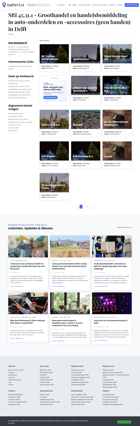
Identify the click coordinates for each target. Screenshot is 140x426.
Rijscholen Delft (45, 370)
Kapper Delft (44, 377)
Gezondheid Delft (46, 380)
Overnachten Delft (110, 382)
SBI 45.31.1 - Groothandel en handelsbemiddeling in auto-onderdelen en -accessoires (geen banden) (21, 50)
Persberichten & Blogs (100, 5)
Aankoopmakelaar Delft (17, 98)
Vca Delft (43, 397)
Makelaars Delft (14, 404)
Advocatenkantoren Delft (80, 402)
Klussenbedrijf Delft (15, 395)
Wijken (74, 5)
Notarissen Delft (14, 397)
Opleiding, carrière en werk (23, 317)
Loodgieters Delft (77, 380)
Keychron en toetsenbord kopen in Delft (111, 321)
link (21, 66)
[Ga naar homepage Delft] (12, 5)
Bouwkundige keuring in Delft (19, 92)
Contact (119, 5)
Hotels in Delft (13, 128)
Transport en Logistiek (105, 261)
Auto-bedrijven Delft (79, 395)
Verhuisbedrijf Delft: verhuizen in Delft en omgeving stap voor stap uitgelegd (110, 266)
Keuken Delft (44, 395)
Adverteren (132, 5)
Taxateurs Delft (14, 399)
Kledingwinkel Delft (47, 399)
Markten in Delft (14, 125)
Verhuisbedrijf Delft (78, 385)
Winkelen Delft (108, 370)
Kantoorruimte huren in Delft (19, 81)
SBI (70, 5)
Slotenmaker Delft (78, 404)
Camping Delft (108, 380)
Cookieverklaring (14, 380)
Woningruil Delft (108, 395)
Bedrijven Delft (84, 5)
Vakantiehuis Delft (109, 385)
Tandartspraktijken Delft (80, 377)
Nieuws (112, 5)
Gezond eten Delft (47, 385)
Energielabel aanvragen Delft (19, 95)
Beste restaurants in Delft (18, 119)
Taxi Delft (43, 375)
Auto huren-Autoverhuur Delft (82, 397)
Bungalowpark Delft (110, 387)
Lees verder (16, 286)
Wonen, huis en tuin (61, 261)
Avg (9, 382)
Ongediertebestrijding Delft (113, 404)
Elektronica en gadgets (105, 317)
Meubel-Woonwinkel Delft (112, 372)
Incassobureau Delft (110, 399)
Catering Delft (76, 372)
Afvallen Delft (45, 382)
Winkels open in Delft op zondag (20, 122)
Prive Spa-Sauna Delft (111, 397)
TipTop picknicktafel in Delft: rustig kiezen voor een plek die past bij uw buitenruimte (69, 266)
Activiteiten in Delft (15, 116)
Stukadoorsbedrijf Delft (79, 382)
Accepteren (124, 422)
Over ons (11, 377)
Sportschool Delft (46, 404)
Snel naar (60, 5)
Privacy (11, 385)
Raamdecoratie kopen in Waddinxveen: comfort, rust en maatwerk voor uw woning (67, 323)
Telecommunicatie (18, 261)
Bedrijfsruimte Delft (110, 402)
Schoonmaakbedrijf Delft (17, 402)
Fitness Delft (13, 130)
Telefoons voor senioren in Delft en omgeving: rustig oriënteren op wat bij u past (27, 266)
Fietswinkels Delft (46, 372)
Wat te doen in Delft (15, 114)
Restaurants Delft (77, 370)
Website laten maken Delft (50, 402)
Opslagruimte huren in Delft (18, 86)
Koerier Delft (13, 84)
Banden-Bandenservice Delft (82, 399)
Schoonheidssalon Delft (80, 375)
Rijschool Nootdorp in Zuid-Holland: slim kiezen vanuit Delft (27, 321)
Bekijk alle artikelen (124, 227)
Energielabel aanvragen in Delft (20, 89)
